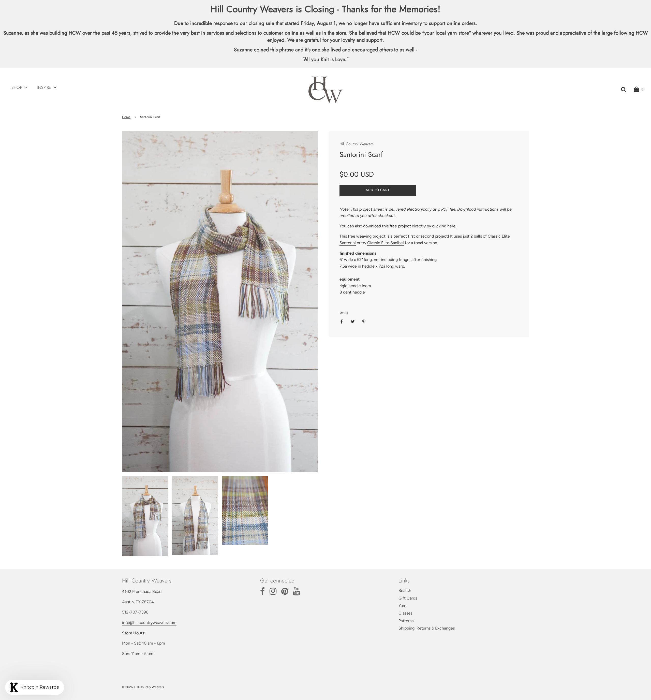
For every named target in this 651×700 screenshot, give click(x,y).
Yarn (402, 605)
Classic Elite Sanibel (385, 242)
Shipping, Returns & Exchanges (426, 628)
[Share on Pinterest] (364, 321)
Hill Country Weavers (356, 144)
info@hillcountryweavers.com (149, 622)
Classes (405, 613)
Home (126, 117)
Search (404, 590)
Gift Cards (407, 598)
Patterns (405, 620)
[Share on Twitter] (353, 321)
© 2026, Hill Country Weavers (143, 687)
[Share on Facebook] (343, 321)
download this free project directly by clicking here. (409, 225)
